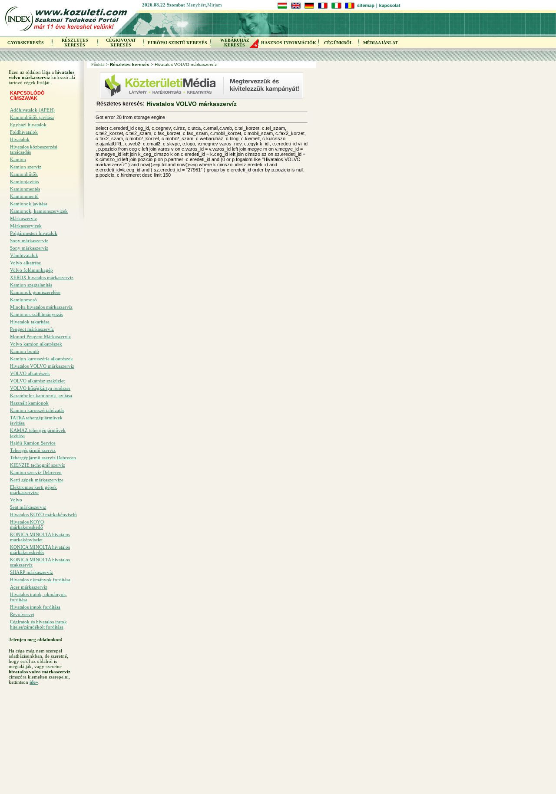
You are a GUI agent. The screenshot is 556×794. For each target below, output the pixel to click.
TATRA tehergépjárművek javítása (36, 420)
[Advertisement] (43, 742)
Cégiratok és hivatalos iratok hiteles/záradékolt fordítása (38, 624)
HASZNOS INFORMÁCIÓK (288, 42)
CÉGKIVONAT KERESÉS (121, 42)
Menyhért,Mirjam (204, 4)
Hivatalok (20, 139)
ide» (34, 682)
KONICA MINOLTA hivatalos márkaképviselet (40, 537)
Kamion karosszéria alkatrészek (41, 358)
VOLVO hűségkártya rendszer (40, 388)
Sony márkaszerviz (29, 240)
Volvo (16, 499)
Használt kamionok (29, 402)
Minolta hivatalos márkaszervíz (41, 307)
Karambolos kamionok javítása (41, 395)
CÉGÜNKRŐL (338, 42)
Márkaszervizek (26, 225)
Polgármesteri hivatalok (33, 233)
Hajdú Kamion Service (33, 442)
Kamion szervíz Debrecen (36, 472)
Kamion (18, 159)
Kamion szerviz (25, 166)
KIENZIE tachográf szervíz (37, 465)
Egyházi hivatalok (28, 124)
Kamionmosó (23, 299)
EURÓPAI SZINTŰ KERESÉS (177, 42)
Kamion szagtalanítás (31, 284)
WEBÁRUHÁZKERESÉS (234, 42)
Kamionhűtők (24, 174)
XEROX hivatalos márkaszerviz (41, 277)
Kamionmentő (24, 196)
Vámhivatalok (24, 255)
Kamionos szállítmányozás (36, 314)
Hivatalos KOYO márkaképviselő (43, 514)
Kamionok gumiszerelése (35, 292)
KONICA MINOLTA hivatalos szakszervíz (40, 562)
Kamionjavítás (24, 181)
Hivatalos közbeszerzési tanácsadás (33, 149)
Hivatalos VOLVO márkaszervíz (42, 366)
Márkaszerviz (23, 218)
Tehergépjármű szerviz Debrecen (43, 457)
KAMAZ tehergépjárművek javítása (38, 433)
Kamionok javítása (28, 203)
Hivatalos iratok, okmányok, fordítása (38, 597)
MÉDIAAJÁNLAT (380, 42)
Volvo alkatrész (25, 262)
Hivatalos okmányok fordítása (40, 579)
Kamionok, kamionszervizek (39, 211)
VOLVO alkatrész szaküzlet (37, 380)
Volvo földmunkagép (31, 270)
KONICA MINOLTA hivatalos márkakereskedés (40, 549)
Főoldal (98, 64)
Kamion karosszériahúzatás (37, 410)
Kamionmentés (25, 188)
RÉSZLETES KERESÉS (75, 42)
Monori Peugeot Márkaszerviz (40, 336)
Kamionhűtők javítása (32, 117)
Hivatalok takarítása (30, 321)
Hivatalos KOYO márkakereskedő (27, 524)
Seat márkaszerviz (28, 507)
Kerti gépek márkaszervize (36, 479)
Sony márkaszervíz (29, 247)
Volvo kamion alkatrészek (36, 343)
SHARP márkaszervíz (31, 572)
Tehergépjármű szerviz (33, 450)
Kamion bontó (24, 351)
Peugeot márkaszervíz (32, 329)
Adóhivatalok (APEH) (32, 109)
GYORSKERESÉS (25, 42)
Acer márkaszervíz (28, 587)
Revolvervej (22, 614)
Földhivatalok (24, 132)
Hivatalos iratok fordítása (35, 607)
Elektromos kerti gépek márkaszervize (33, 489)
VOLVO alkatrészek (30, 373)
